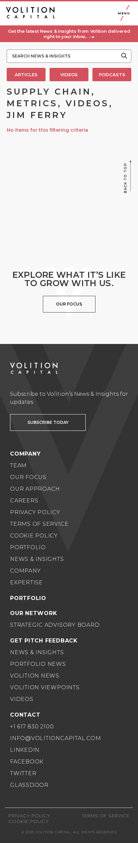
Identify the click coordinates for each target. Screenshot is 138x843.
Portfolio (28, 547)
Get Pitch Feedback (44, 640)
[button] (69, 33)
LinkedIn (25, 750)
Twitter (23, 773)
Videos (21, 699)
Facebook (27, 761)
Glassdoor (29, 785)
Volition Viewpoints (45, 687)
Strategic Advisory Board (54, 625)
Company (25, 571)
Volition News (34, 676)
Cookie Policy (34, 535)
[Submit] (124, 56)
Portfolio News (38, 664)
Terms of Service (39, 524)
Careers (24, 500)
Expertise (26, 582)
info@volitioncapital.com (55, 738)
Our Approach (35, 489)
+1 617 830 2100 (32, 726)
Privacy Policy (35, 512)
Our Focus (28, 477)
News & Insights (37, 559)
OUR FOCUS (69, 304)
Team (18, 465)
